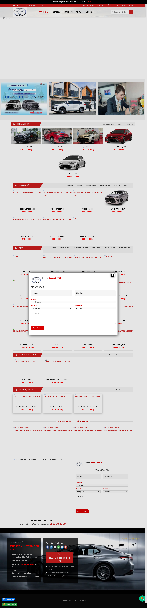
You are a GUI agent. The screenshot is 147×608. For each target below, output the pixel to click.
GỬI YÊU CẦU (37, 328)
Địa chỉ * (34, 305)
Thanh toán (78, 305)
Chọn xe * (34, 299)
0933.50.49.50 (55, 278)
